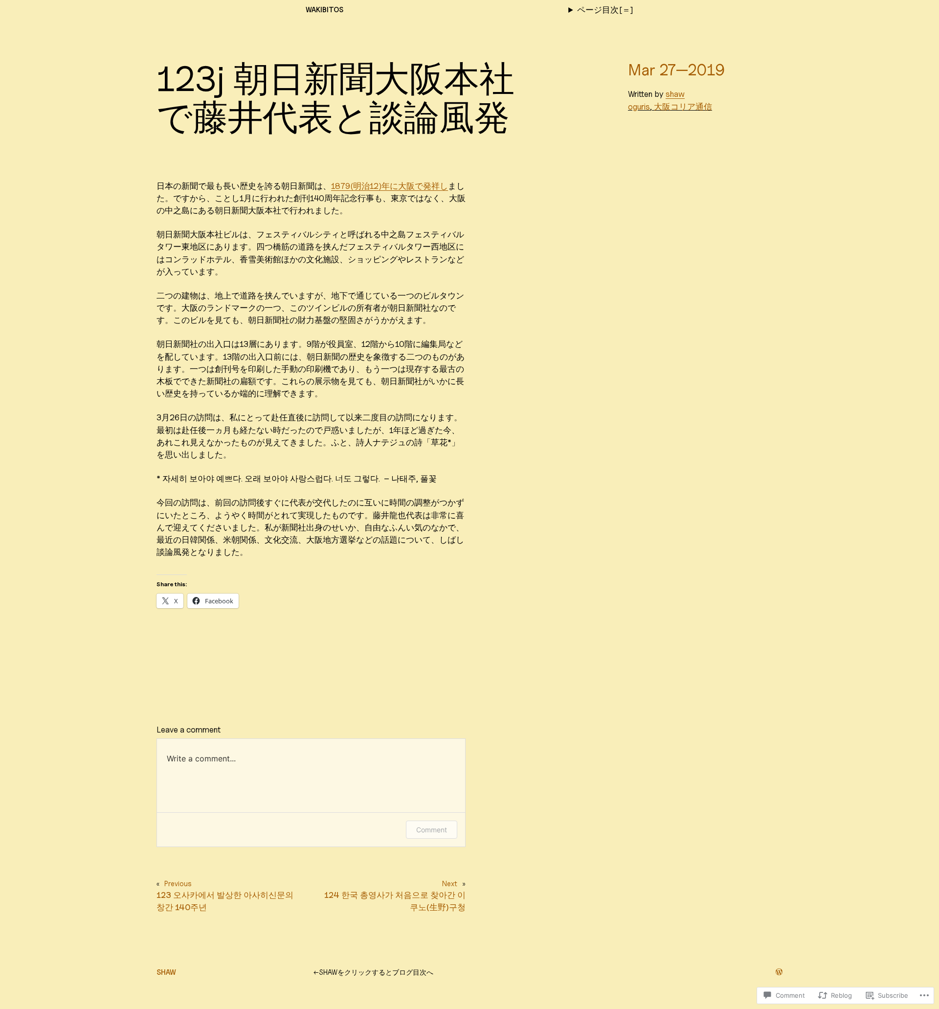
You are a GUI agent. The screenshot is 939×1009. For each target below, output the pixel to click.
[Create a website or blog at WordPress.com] (779, 972)
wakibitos (324, 9)
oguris (639, 107)
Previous (178, 883)
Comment (431, 830)
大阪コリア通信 (683, 107)
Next (449, 883)
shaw (675, 94)
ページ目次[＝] (605, 10)
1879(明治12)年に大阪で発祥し (389, 186)
